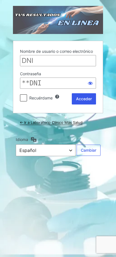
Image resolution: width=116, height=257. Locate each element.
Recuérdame (41, 97)
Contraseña (30, 73)
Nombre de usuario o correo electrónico (56, 51)
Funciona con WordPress (58, 20)
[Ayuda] (57, 96)
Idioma (22, 139)
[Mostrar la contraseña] (90, 83)
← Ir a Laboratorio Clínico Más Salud (51, 122)
